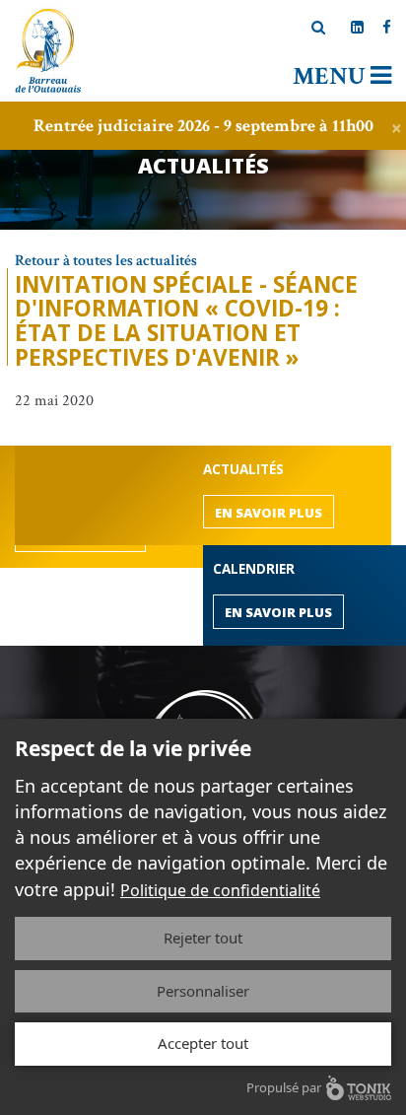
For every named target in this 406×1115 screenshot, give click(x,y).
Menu (332, 76)
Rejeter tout (203, 937)
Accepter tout (203, 1043)
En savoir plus (268, 513)
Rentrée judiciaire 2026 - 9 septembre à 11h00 (203, 125)
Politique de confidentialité (220, 890)
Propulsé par (283, 1087)
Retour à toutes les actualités (106, 260)
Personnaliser (203, 991)
